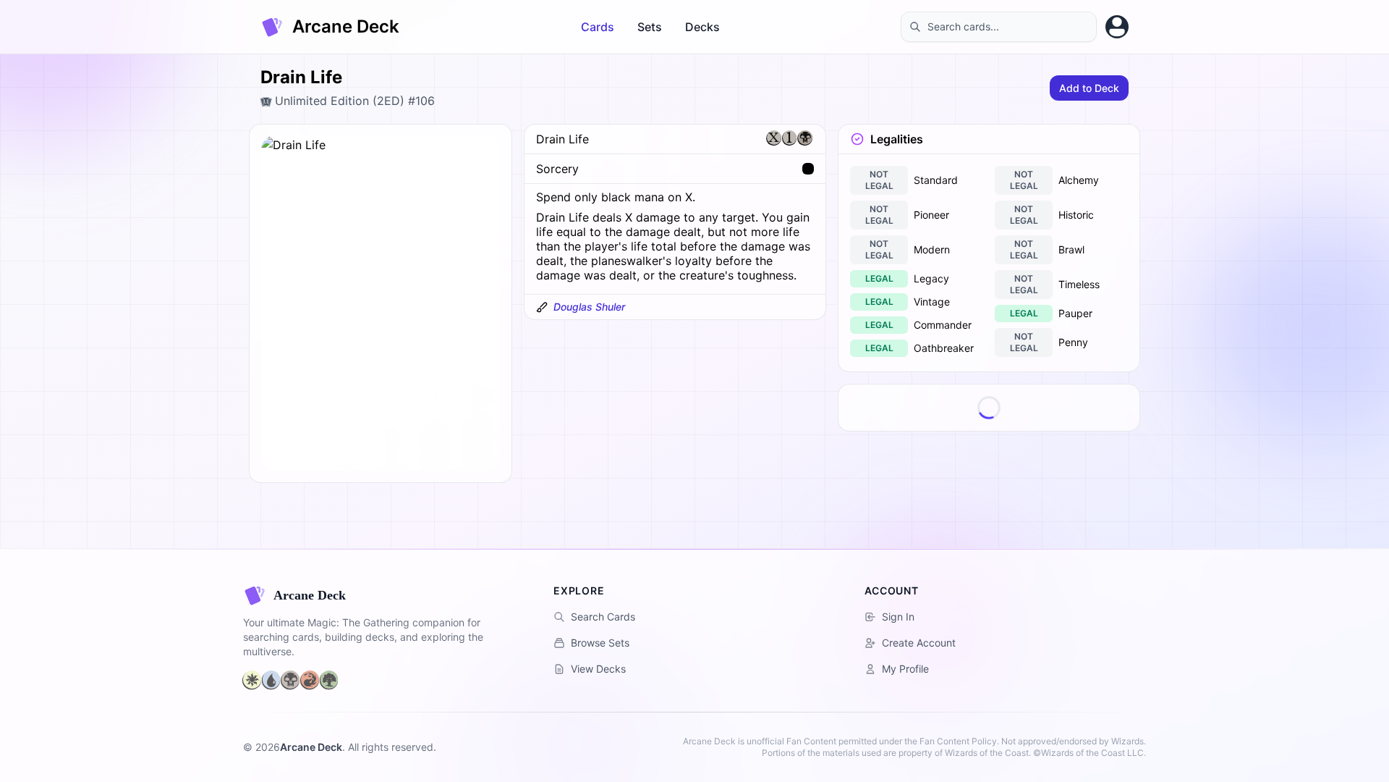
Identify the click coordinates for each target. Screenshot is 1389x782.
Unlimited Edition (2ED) (339, 100)
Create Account (919, 642)
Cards (597, 27)
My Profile (905, 669)
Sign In (898, 616)
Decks (702, 27)
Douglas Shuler (589, 306)
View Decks (598, 669)
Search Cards (603, 616)
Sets (649, 27)
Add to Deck (1089, 88)
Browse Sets (600, 642)
